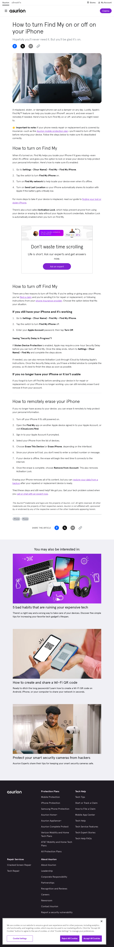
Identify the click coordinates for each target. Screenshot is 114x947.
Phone (25, 519)
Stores (93, 2)
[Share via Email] (30, 46)
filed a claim (26, 297)
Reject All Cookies (70, 938)
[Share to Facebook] (14, 46)
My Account (106, 2)
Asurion (5, 2)
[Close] (101, 921)
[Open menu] (6, 10)
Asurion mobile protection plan (52, 131)
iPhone (16, 519)
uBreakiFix (16, 2)
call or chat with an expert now (32, 493)
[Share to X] (22, 46)
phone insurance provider (49, 300)
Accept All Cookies (92, 938)
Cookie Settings (20, 938)
